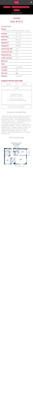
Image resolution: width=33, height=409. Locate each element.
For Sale (8, 84)
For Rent (24, 84)
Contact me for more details (16, 107)
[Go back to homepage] (16, 2)
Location (16, 88)
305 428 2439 (18, 13)
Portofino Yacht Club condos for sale (20, 7)
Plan (17, 73)
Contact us (16, 10)
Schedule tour (7, 7)
